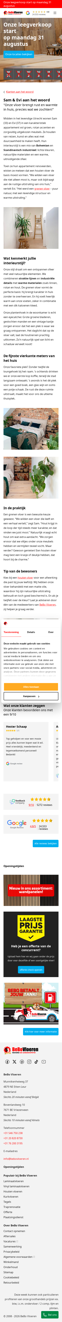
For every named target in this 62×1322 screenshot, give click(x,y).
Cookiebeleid (11, 1277)
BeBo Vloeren (47, 604)
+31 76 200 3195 (13, 1143)
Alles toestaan (31, 686)
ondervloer (31, 1303)
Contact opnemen (14, 1231)
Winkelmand (11, 1262)
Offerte (7, 1212)
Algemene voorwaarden (17, 1257)
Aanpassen (29, 696)
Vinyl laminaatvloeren (16, 1186)
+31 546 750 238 (13, 1133)
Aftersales (9, 1236)
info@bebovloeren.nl (16, 1159)
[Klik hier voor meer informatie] (30, 1003)
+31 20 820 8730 (13, 1138)
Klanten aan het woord (20, 92)
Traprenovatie (11, 1207)
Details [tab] (31, 632)
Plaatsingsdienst (13, 1217)
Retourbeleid (11, 1282)
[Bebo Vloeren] (13, 13)
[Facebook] (7, 1061)
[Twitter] (14, 1061)
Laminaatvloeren (13, 1181)
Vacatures (9, 1241)
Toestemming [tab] (11, 632)
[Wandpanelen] (30, 890)
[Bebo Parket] (29, 1061)
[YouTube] (43, 1061)
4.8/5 (33, 826)
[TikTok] (36, 1061)
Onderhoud (10, 1267)
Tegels (7, 1202)
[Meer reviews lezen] (17, 801)
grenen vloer (42, 188)
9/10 (31, 805)
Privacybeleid (11, 1251)
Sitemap (8, 1272)
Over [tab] (51, 632)
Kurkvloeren (10, 1196)
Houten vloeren (12, 1191)
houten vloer (25, 577)
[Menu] (55, 13)
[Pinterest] (21, 1061)
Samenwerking (12, 1246)
